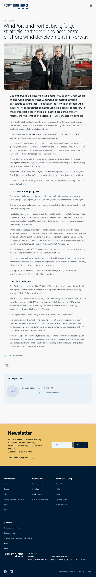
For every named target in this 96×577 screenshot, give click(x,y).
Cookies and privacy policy (66, 571)
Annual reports (61, 504)
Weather (7, 509)
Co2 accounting (9, 533)
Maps (6, 504)
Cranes (6, 489)
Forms (6, 484)
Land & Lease (37, 494)
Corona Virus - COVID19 (85, 571)
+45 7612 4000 (47, 388)
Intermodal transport (40, 499)
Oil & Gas (35, 489)
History (58, 489)
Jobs (58, 494)
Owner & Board (61, 499)
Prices (6, 494)
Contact (59, 484)
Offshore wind (37, 484)
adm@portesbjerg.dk (50, 392)
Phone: (58, 556)
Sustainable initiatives (12, 528)
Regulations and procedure (14, 499)
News (6, 548)
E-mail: (61, 559)
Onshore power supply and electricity (18, 538)
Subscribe (81, 445)
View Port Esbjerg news (18, 457)
